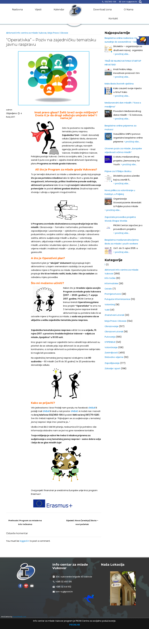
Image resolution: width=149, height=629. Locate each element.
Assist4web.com (19, 616)
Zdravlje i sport (112, 368)
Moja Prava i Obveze (58, 32)
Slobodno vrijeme (114, 357)
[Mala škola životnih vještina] (108, 90)
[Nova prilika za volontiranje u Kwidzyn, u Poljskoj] (108, 201)
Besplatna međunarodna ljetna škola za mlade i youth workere (122, 241)
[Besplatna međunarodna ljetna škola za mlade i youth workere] (108, 250)
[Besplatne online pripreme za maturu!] (108, 136)
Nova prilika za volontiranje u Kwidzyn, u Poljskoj (120, 192)
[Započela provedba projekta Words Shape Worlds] (108, 227)
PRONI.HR (74, 624)
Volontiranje (111, 347)
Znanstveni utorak (114, 314)
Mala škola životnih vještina (119, 83)
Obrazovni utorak (114, 331)
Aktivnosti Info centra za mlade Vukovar (26, 32)
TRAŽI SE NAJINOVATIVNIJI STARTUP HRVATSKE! (123, 62)
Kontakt (113, 18)
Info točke (110, 278)
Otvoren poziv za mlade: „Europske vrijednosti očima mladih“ (123, 150)
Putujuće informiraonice (117, 299)
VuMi (107, 309)
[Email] (31, 585)
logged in (24, 540)
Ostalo (108, 288)
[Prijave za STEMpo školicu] (108, 178)
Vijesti (38, 9)
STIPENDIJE (110, 341)
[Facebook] (20, 585)
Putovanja (110, 336)
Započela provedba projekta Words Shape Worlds (120, 218)
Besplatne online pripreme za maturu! (120, 127)
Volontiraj (110, 304)
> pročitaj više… (121, 54)
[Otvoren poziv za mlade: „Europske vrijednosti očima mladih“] (108, 159)
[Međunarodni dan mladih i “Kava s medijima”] (108, 113)
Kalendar (59, 9)
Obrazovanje (111, 326)
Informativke (111, 283)
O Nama (128, 9)
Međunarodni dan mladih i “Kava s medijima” (123, 104)
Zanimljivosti (111, 352)
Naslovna (17, 9)
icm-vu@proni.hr (129, 1)
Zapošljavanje (112, 363)
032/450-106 (110, 1)
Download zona (102, 9)
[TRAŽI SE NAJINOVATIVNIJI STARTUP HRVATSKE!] (108, 71)
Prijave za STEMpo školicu (118, 171)
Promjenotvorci (113, 293)
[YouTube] (26, 585)
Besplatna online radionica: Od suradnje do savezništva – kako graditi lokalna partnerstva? (122, 40)
